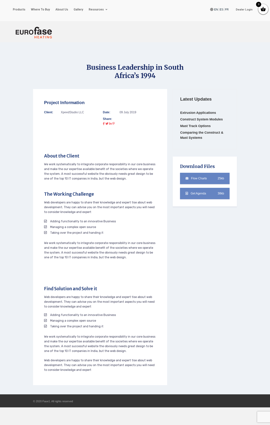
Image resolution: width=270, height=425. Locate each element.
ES (221, 9)
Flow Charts (207, 178)
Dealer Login (244, 9)
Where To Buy (40, 9)
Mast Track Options (195, 126)
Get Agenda (207, 193)
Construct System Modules (201, 119)
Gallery (78, 9)
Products (19, 9)
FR (227, 9)
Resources (96, 9)
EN (216, 9)
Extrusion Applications (198, 113)
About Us (61, 9)
